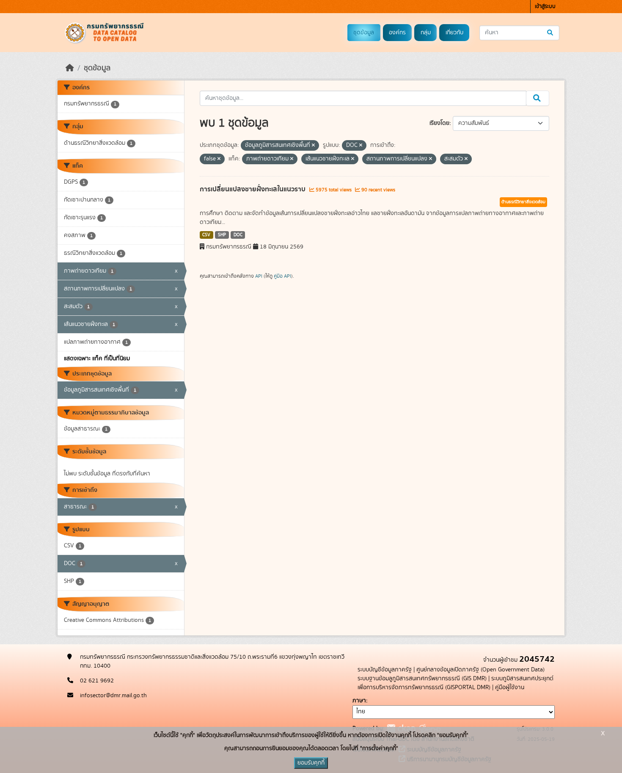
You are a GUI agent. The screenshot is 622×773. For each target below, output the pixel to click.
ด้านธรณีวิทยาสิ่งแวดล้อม (523, 202)
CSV (206, 235)
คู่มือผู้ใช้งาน (509, 687)
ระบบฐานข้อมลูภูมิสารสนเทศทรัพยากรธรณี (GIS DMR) (422, 678)
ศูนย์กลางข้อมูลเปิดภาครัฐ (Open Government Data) (480, 669)
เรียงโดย (439, 123)
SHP (222, 235)
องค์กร (397, 32)
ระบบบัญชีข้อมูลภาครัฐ (385, 669)
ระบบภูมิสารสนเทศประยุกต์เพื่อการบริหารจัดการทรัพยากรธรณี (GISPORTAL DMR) (455, 683)
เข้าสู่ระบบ (545, 7)
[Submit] (551, 32)
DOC (238, 235)
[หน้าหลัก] (70, 68)
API (258, 276)
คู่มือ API (282, 276)
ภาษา (359, 700)
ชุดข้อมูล (363, 32)
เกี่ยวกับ (454, 32)
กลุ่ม (426, 32)
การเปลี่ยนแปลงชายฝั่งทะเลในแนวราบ (253, 189)
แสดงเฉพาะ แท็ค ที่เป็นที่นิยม (97, 358)
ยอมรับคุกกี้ (311, 763)
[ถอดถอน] (313, 145)
